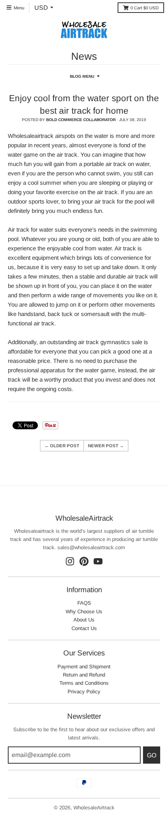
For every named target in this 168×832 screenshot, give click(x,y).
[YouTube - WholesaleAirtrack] (98, 561)
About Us (84, 620)
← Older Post (62, 445)
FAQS (84, 603)
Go (151, 755)
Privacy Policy (84, 692)
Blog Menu (82, 76)
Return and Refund (84, 675)
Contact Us (84, 628)
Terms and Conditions (84, 683)
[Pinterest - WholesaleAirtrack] (84, 561)
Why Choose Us (84, 611)
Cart (144, 7)
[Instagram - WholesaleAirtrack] (70, 561)
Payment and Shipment (84, 667)
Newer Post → (106, 445)
